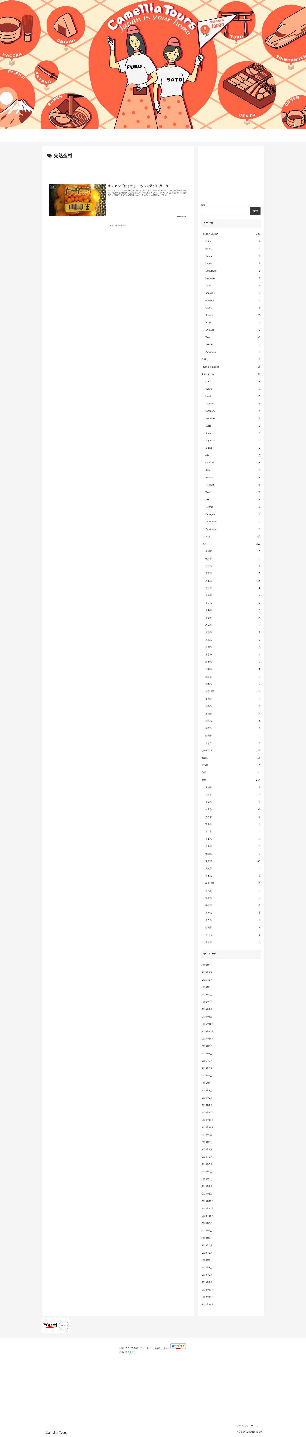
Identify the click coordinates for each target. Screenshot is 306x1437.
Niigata (232, 448)
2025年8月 (207, 1053)
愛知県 (232, 854)
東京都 (232, 654)
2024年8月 (207, 1142)
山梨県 (232, 617)
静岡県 (232, 735)
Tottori (232, 499)
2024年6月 (207, 1157)
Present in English (231, 367)
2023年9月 (207, 1223)
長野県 (232, 728)
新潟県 (232, 647)
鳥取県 (232, 743)
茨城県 (232, 713)
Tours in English (231, 374)
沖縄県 (232, 669)
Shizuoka (232, 485)
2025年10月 (208, 1039)
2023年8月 (207, 1230)
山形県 (232, 610)
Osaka (232, 308)
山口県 (232, 603)
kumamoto (232, 278)
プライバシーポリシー (248, 1425)
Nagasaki (232, 293)
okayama (232, 300)
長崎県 (232, 721)
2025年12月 (208, 1024)
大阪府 (232, 817)
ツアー (231, 544)
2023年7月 (207, 1238)
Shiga (232, 322)
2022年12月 (208, 1290)
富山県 (232, 595)
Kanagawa (232, 271)
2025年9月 (207, 1046)
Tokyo (232, 337)
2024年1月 (207, 1194)
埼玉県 (232, 581)
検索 (203, 205)
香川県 (232, 935)
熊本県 (232, 684)
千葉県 (232, 573)
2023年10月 (208, 1216)
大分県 (232, 588)
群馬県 (232, 706)
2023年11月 (208, 1208)
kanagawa (232, 411)
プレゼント (231, 750)
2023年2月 (207, 1275)
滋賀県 (232, 676)
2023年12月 (208, 1201)
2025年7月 (207, 1061)
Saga (232, 470)
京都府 (232, 551)
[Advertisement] (118, 170)
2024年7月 (207, 1149)
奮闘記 (231, 758)
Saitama (232, 315)
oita (232, 455)
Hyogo (232, 256)
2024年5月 (207, 1164)
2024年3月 (207, 1179)
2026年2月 (207, 1009)
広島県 (232, 640)
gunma (232, 248)
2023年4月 (207, 1260)
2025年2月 (207, 1098)
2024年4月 (207, 1171)
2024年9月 (207, 1134)
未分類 (231, 765)
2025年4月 (207, 1083)
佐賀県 (232, 558)
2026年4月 (207, 994)
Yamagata (232, 514)
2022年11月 (208, 1297)
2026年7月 (207, 972)
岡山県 (232, 846)
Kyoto (232, 285)
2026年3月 (207, 1002)
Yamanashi (232, 529)
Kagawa (232, 403)
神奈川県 (232, 691)
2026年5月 (207, 987)
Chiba (232, 241)
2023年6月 (207, 1245)
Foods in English (231, 234)
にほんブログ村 (126, 1352)
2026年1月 (207, 1017)
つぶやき (231, 536)
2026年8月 (207, 965)
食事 (231, 780)
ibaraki (232, 263)
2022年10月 (208, 1304)
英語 (231, 772)
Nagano (232, 433)
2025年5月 (207, 1075)
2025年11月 (208, 1031)
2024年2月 (207, 1186)
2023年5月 (207, 1253)
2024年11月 (208, 1120)
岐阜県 (232, 625)
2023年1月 (207, 1282)
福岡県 (232, 698)
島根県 (232, 632)
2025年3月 (207, 1090)
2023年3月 (207, 1267)
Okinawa (232, 462)
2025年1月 (207, 1105)
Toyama (232, 344)
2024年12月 (208, 1112)
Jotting (231, 359)
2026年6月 (207, 980)
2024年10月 (208, 1127)
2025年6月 (207, 1068)
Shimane (232, 330)
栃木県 (232, 662)
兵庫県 (232, 566)
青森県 (232, 920)
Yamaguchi (232, 352)
